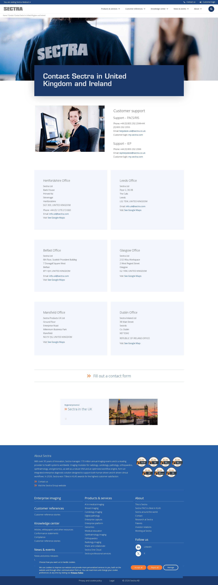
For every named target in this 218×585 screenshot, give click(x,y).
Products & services (109, 9)
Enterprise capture (93, 519)
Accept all (138, 567)
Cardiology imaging (93, 511)
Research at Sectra (144, 519)
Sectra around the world (146, 511)
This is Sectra (141, 504)
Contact (10, 15)
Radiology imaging (93, 542)
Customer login (209, 2)
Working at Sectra (143, 530)
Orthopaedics (91, 538)
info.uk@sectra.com (59, 213)
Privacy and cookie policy (90, 580)
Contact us (191, 2)
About (196, 9)
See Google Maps (56, 217)
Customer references (134, 9)
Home (5, 15)
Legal (111, 580)
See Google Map (132, 343)
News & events (180, 9)
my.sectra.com (135, 134)
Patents (138, 523)
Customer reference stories (47, 514)
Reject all (154, 567)
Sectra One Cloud (93, 549)
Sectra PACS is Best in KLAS (148, 508)
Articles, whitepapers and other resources (53, 529)
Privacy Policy (77, 573)
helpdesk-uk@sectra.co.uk (132, 130)
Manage (170, 567)
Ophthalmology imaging (95, 534)
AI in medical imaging (94, 504)
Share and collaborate (95, 545)
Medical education (93, 530)
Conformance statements (46, 533)
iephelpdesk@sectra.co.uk (132, 152)
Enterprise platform (94, 523)
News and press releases (46, 555)
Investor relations (143, 527)
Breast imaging (91, 508)
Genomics (89, 527)
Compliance (39, 537)
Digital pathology (92, 515)
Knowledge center (158, 9)
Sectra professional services (98, 553)
